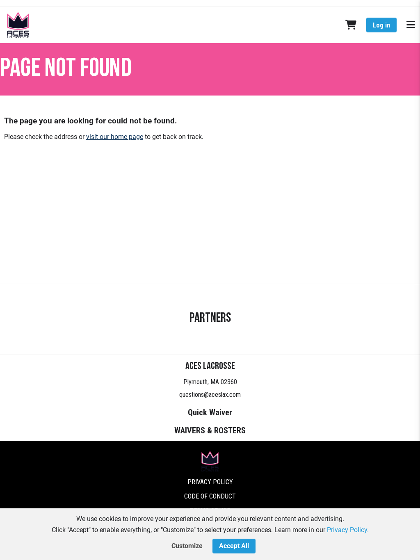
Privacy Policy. (348, 530)
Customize (187, 546)
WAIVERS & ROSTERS (210, 430)
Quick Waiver (210, 412)
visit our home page (114, 137)
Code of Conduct (210, 496)
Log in (381, 25)
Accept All (234, 546)
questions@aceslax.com (210, 394)
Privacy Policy (210, 482)
